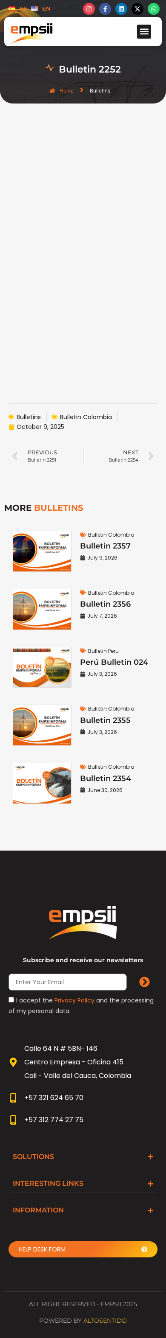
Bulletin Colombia (86, 417)
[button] (144, 32)
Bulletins (29, 417)
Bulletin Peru (103, 651)
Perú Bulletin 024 (114, 662)
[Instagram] (89, 9)
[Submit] (144, 982)
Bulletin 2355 (105, 720)
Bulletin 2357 (105, 546)
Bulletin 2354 (105, 778)
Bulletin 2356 (105, 604)
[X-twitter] (137, 9)
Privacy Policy (74, 1000)
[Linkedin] (121, 9)
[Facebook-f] (105, 9)
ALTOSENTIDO (105, 1320)
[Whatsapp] (154, 9)
